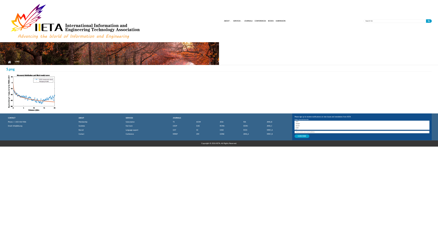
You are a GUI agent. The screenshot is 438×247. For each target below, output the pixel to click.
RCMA (222, 126)
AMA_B (269, 122)
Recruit (81, 130)
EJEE (198, 126)
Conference (130, 134)
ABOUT (81, 118)
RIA (244, 122)
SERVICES (129, 118)
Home (9, 62)
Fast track (129, 126)
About (226, 21)
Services (237, 21)
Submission (280, 21)
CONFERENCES (260, 21)
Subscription (130, 122)
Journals (248, 21)
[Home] (75, 21)
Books (271, 21)
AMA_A (246, 134)
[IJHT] (362, 122)
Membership (83, 122)
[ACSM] (362, 126)
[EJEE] (362, 128)
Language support (132, 130)
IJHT (174, 130)
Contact (81, 134)
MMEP (175, 134)
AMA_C (269, 126)
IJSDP (175, 126)
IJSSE (222, 130)
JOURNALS (177, 118)
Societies (82, 126)
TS (174, 122)
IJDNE (222, 134)
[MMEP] (362, 124)
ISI (197, 130)
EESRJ (245, 126)
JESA (221, 122)
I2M (197, 134)
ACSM (198, 122)
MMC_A (270, 130)
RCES (245, 130)
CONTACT (11, 118)
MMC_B (270, 134)
